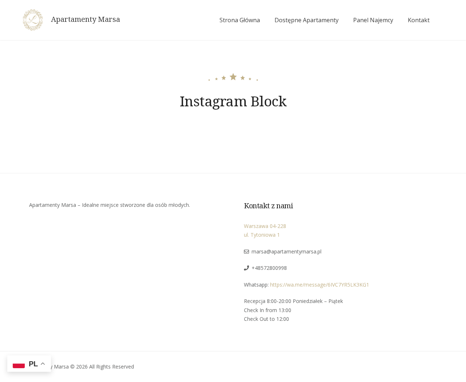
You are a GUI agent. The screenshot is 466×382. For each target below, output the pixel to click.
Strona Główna (240, 20)
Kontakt (419, 20)
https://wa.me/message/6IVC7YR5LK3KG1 (319, 284)
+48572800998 (269, 267)
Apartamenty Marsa (85, 19)
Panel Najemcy (373, 20)
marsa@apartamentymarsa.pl (286, 251)
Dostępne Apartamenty (307, 20)
